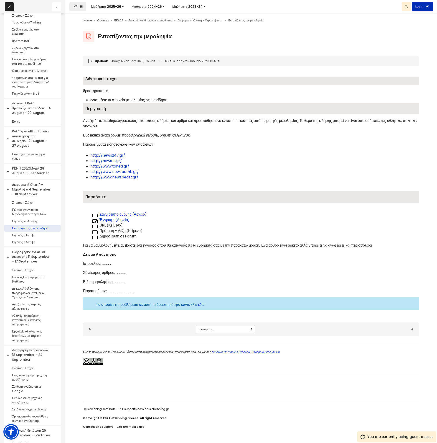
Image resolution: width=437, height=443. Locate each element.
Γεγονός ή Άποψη (23, 235)
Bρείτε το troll (21, 41)
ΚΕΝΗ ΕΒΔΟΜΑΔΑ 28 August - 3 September (30, 170)
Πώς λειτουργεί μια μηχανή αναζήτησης (29, 377)
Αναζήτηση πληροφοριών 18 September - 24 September (30, 355)
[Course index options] (56, 6)
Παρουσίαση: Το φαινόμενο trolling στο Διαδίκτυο (29, 61)
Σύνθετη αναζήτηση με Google (26, 389)
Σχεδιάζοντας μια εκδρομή (29, 409)
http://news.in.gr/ (106, 160)
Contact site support (98, 427)
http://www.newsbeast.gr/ (114, 177)
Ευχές (16, 122)
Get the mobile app (131, 427)
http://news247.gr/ (107, 155)
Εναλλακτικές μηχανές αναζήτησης (27, 400)
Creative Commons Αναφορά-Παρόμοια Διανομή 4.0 (245, 352)
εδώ (201, 304)
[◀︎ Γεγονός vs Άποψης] (89, 329)
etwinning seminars (102, 409)
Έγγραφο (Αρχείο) (114, 219)
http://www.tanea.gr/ (109, 166)
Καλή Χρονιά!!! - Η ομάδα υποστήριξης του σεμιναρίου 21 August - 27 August (30, 138)
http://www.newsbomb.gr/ (114, 171)
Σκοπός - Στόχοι (22, 16)
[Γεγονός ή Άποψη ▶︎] (412, 329)
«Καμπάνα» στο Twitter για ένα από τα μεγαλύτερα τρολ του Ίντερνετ (30, 82)
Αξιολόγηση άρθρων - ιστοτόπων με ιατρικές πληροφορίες (26, 320)
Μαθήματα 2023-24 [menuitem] (187, 6)
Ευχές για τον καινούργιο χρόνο (28, 156)
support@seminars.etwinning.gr (146, 409)
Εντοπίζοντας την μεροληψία (30, 228)
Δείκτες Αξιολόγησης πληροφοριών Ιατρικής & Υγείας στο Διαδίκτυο (28, 293)
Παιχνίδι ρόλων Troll (25, 93)
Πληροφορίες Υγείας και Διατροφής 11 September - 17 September (31, 257)
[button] (77, 6)
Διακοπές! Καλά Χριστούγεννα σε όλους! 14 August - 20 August (31, 108)
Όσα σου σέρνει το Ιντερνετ (30, 71)
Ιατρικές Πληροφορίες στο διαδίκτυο (28, 279)
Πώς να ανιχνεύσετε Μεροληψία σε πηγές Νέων (29, 212)
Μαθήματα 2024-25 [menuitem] (147, 6)
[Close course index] (9, 6)
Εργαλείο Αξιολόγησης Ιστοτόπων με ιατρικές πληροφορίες (27, 336)
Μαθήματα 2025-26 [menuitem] (106, 6)
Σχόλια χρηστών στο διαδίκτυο (25, 32)
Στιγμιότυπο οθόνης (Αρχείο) (123, 214)
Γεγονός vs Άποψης (25, 221)
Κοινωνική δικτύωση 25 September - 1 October (31, 433)
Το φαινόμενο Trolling (26, 22)
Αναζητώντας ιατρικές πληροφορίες (26, 306)
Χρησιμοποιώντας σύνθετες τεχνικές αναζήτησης (30, 419)
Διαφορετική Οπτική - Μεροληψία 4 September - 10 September (31, 189)
